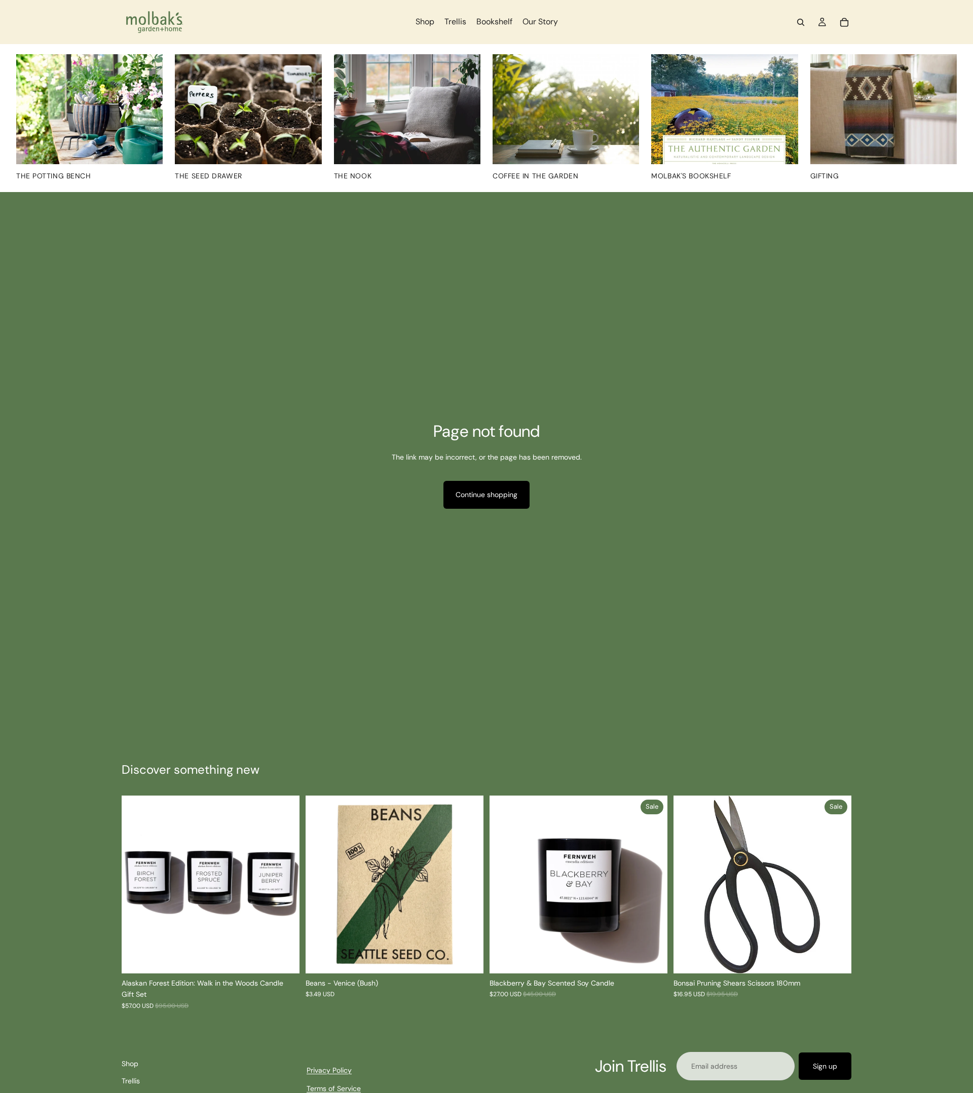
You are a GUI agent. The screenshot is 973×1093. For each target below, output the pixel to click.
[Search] (801, 22)
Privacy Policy (329, 1070)
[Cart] (844, 22)
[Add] (468, 958)
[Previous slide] (137, 885)
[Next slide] (284, 885)
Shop (130, 1063)
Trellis (131, 1081)
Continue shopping (486, 494)
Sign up (825, 1066)
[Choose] (652, 958)
